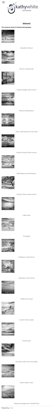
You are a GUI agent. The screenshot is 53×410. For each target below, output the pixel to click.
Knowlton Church (26, 48)
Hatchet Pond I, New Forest (26, 194)
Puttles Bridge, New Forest (26, 90)
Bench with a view (26, 383)
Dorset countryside (26, 69)
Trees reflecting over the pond (26, 132)
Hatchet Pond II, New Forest (26, 152)
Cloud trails (26, 341)
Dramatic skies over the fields (27, 362)
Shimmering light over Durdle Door (26, 403)
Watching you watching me (26, 173)
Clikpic (11, 408)
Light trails (26, 215)
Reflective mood (27, 299)
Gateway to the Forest (27, 278)
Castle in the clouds (26, 320)
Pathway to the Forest (26, 257)
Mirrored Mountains (26, 111)
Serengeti (26, 236)
